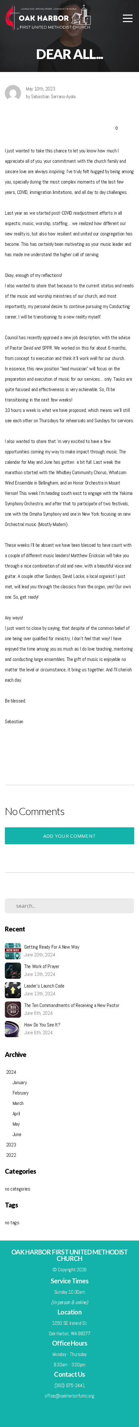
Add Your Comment (69, 836)
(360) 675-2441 (69, 1385)
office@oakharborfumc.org (69, 1395)
